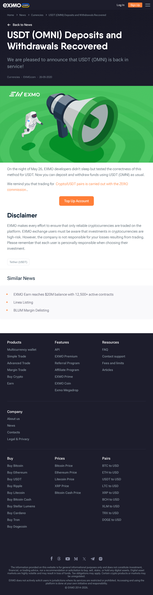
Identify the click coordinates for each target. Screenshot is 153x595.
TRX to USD (110, 513)
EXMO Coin (63, 383)
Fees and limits (113, 363)
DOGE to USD (111, 519)
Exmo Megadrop (66, 390)
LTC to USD (110, 486)
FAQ (105, 349)
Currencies (13, 77)
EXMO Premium (66, 356)
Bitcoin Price (64, 465)
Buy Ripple (14, 486)
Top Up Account (76, 201)
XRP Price (62, 486)
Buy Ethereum (17, 472)
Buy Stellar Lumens (21, 506)
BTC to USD (110, 465)
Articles (107, 370)
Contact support (113, 356)
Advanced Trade (18, 363)
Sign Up (135, 5)
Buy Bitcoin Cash (19, 499)
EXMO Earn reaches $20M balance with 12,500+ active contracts (64, 294)
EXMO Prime (64, 376)
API (57, 349)
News (11, 425)
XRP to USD (110, 492)
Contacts (13, 432)
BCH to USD (110, 499)
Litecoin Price (64, 479)
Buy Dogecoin (17, 526)
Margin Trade (16, 370)
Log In (121, 5)
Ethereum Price (66, 472)
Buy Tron (13, 519)
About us (13, 418)
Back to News (22, 25)
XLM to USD (111, 506)
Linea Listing (23, 302)
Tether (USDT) (18, 262)
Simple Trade (16, 356)
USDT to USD (111, 479)
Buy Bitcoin (15, 465)
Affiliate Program (67, 370)
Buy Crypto (15, 376)
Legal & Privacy (18, 439)
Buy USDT (14, 479)
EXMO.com (29, 77)
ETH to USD (110, 472)
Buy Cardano (16, 513)
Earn (10, 383)
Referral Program (67, 363)
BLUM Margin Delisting (31, 310)
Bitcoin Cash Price (68, 492)
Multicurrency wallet (21, 349)
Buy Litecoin (16, 492)
